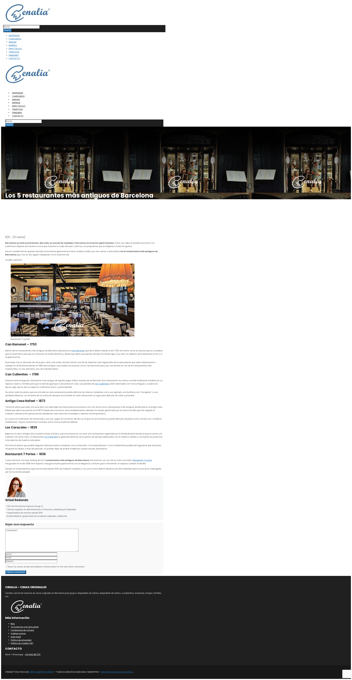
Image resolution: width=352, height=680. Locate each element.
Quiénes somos (18, 633)
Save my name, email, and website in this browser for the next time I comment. (46, 566)
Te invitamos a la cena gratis (25, 627)
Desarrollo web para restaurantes (117, 672)
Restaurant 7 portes (142, 460)
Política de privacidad (21, 640)
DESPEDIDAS (14, 35)
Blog (13, 623)
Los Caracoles (51, 437)
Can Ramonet (78, 350)
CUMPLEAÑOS (15, 39)
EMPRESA (13, 45)
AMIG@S (12, 42)
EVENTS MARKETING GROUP (41, 672)
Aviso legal (16, 636)
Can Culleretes (102, 383)
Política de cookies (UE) (22, 643)
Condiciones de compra (22, 630)
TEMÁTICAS (14, 52)
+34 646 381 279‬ (32, 654)
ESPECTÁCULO (15, 48)
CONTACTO (14, 58)
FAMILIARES (14, 55)
